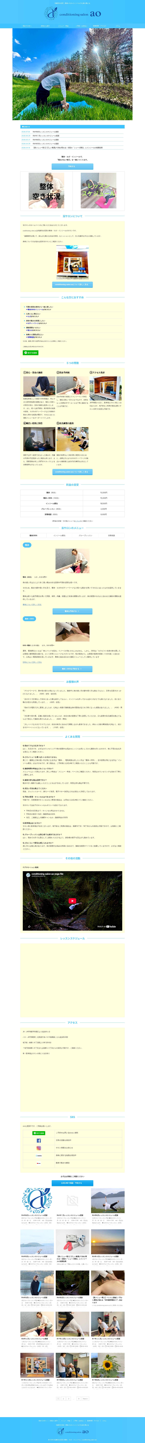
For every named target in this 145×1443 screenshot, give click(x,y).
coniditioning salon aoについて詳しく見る (71, 284)
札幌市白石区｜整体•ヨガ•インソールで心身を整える (72, 1425)
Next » (85, 1399)
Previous (14, 72)
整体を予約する (71, 611)
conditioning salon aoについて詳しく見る (71, 472)
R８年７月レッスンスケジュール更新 (46, 136)
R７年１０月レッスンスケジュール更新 (36, 1380)
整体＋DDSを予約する (70, 669)
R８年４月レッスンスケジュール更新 (105, 1256)
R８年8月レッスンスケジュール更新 (46, 132)
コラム (118, 26)
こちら (77, 521)
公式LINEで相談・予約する (71, 1183)
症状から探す (45, 26)
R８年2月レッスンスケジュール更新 (70, 1297)
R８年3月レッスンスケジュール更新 (34, 1297)
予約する (71, 166)
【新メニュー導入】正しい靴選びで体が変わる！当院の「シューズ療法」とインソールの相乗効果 (68, 148)
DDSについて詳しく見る (32, 662)
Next (130, 72)
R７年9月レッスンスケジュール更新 (70, 1380)
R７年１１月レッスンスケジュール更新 (106, 1339)
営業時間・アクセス (99, 26)
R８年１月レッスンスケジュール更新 (35, 1339)
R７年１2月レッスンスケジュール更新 (70, 1339)
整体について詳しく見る (32, 604)
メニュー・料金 (63, 26)
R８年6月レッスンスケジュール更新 (46, 140)
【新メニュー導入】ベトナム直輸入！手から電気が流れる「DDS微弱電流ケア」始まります (107, 1299)
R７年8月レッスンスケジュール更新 (105, 1380)
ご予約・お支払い (81, 26)
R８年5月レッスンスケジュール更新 (46, 144)
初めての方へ (27, 26)
